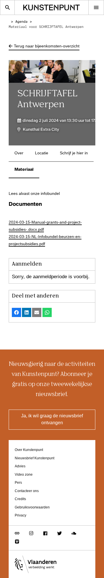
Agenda (21, 22)
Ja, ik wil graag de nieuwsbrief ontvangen (52, 419)
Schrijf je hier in (74, 153)
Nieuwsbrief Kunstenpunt (34, 458)
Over (18, 153)
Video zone (24, 475)
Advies (20, 466)
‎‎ (12, 22)
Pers (18, 483)
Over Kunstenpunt (29, 450)
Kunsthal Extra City (41, 130)
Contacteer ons (27, 491)
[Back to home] (51, 7)
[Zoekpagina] (7, 7)
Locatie (41, 153)
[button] (16, 312)
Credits (20, 499)
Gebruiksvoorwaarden (32, 507)
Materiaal (24, 170)
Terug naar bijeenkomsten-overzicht (46, 46)
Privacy (20, 515)
